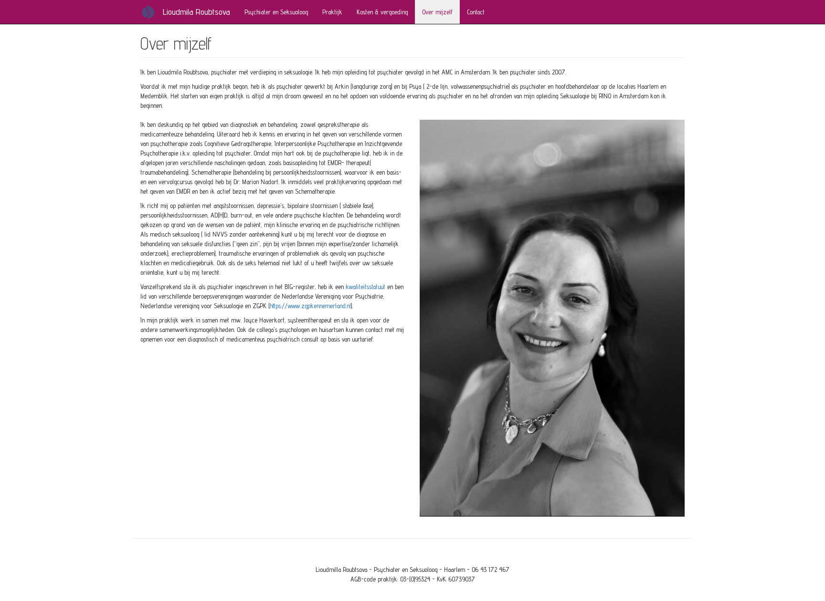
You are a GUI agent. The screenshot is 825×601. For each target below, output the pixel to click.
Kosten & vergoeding (382, 12)
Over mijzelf (437, 12)
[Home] (151, 11)
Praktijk (332, 12)
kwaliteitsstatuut (365, 286)
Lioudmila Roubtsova (196, 12)
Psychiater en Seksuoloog (276, 12)
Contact (476, 12)
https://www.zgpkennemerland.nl (310, 306)
